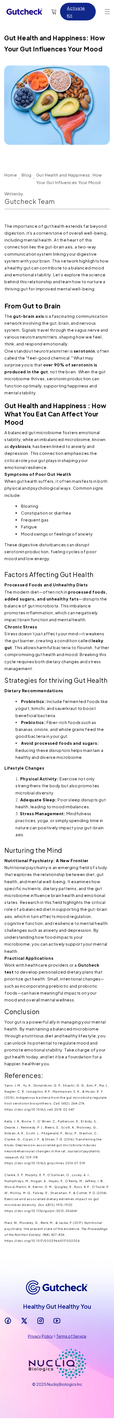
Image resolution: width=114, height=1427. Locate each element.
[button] (107, 12)
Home (10, 174)
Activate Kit (76, 11)
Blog (26, 174)
